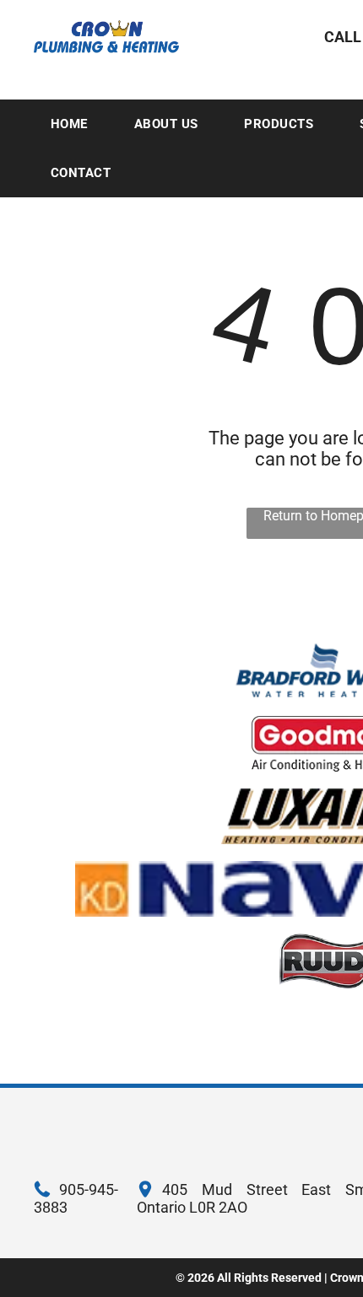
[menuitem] (75, 124)
